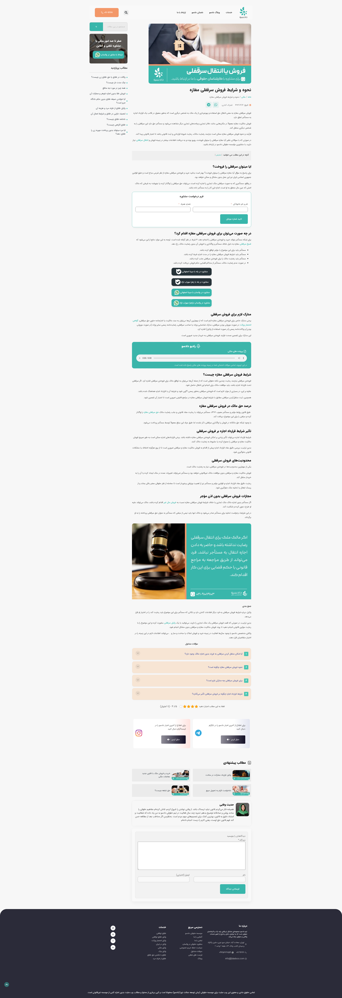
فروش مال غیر (170, 502)
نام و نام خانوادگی (239, 204)
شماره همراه (185, 204)
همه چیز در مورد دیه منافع (114, 88)
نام (244, 875)
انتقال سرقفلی (142, 140)
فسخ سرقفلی (245, 244)
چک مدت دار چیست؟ (115, 82)
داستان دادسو (197, 12)
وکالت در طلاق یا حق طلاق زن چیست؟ (108, 77)
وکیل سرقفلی (170, 623)
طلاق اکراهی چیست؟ (116, 124)
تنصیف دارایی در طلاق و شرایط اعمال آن (108, 113)
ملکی (243, 97)
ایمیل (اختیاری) (182, 875)
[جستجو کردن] (96, 26)
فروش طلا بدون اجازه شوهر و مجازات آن (107, 93)
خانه (249, 97)
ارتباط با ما (181, 12)
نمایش (218, 155)
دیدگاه (241, 840)
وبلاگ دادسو (214, 12)
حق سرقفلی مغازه (151, 412)
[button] (126, 12)
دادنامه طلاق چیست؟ (116, 119)
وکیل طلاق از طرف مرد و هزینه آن (110, 108)
